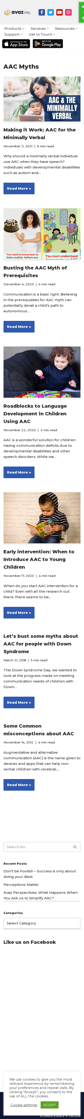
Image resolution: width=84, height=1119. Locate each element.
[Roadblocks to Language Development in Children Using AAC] (42, 372)
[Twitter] (50, 12)
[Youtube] (59, 12)
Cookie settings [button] (23, 1105)
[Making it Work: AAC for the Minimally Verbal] (42, 99)
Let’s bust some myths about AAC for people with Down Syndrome (41, 643)
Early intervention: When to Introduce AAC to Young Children (39, 559)
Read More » (17, 190)
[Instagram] (68, 12)
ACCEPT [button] (49, 1105)
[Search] (75, 847)
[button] (23, 28)
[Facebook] (41, 12)
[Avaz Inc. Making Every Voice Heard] (18, 12)
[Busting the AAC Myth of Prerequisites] (42, 233)
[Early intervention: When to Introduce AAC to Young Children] (42, 517)
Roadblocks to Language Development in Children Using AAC (35, 413)
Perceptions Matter (21, 884)
